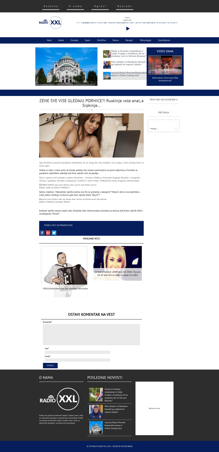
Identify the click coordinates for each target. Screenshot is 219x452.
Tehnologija (145, 40)
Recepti (129, 40)
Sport (87, 40)
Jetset (61, 40)
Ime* (47, 348)
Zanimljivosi (164, 40)
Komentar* (47, 322)
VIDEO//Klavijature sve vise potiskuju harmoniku (65, 288)
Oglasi (100, 6)
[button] (127, 29)
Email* (48, 356)
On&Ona (101, 40)
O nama (76, 6)
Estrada (74, 40)
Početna (51, 6)
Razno (116, 40)
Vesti (49, 40)
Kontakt (125, 6)
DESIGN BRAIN (126, 446)
